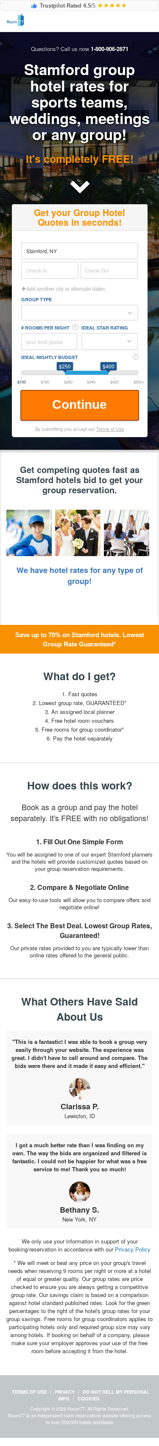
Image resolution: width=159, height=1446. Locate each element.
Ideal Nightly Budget (49, 357)
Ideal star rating (104, 327)
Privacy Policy (133, 1249)
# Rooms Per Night (45, 327)
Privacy (65, 1392)
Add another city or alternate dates (65, 289)
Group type (36, 299)
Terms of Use (110, 428)
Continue (79, 404)
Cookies (88, 1398)
